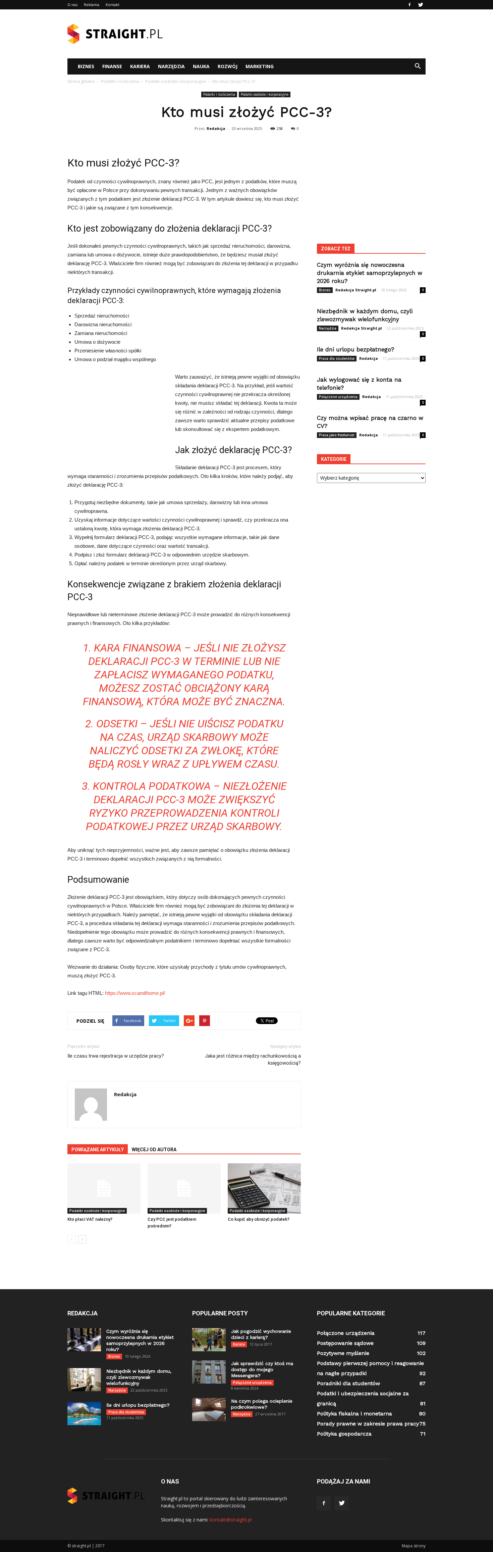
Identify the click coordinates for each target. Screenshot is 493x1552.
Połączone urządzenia (338, 396)
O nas (72, 4)
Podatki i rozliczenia (219, 94)
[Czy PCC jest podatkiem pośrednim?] (184, 1188)
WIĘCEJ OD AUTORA (154, 1149)
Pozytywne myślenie (343, 1353)
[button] (417, 66)
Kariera (140, 66)
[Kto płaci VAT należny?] (104, 1188)
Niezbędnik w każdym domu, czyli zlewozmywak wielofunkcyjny (138, 1377)
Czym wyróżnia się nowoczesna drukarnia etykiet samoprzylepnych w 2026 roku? (369, 272)
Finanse (112, 66)
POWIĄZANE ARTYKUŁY (97, 1149)
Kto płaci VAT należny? (89, 1219)
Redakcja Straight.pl (355, 289)
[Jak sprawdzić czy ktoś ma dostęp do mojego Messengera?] (209, 1372)
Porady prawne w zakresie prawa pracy (368, 1423)
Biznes (86, 66)
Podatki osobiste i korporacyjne (264, 94)
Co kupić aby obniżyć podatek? (258, 1219)
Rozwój (227, 66)
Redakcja (216, 128)
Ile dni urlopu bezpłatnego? (355, 349)
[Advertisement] (303, 34)
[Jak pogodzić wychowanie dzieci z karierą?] (209, 1339)
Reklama (91, 4)
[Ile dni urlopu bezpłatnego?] (84, 1413)
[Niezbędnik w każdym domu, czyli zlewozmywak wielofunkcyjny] (84, 1379)
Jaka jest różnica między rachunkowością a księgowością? (253, 1059)
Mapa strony (414, 1546)
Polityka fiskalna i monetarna (354, 1413)
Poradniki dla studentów (348, 1383)
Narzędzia (171, 66)
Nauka (201, 66)
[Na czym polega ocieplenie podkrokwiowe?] (209, 1409)
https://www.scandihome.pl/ (135, 993)
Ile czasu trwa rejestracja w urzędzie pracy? (115, 1056)
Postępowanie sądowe (345, 1343)
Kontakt (112, 4)
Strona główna (81, 81)
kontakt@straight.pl (231, 1519)
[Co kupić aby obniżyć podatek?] (264, 1188)
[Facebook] (409, 4)
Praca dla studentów (336, 358)
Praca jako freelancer (336, 435)
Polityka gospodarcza (344, 1433)
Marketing (259, 66)
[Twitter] (421, 4)
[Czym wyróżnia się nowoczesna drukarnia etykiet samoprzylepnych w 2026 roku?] (84, 1339)
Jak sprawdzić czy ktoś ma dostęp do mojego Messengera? (262, 1369)
